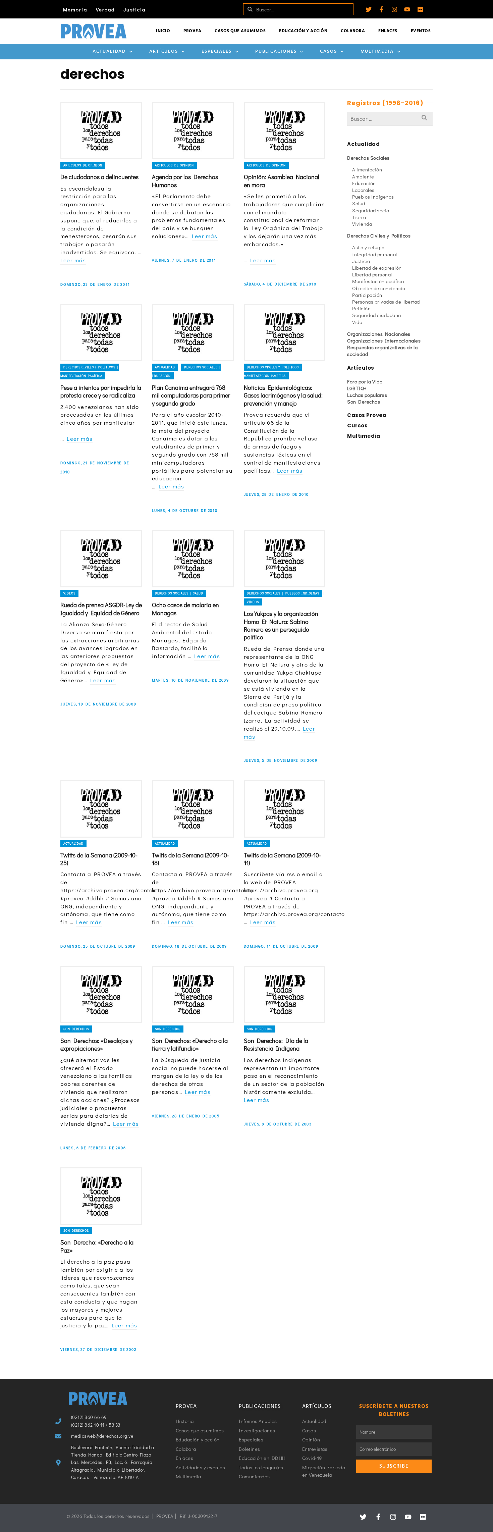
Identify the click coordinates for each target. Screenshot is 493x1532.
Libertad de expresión (377, 267)
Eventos (421, 31)
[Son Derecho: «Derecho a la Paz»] (101, 1196)
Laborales (363, 190)
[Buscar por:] (390, 118)
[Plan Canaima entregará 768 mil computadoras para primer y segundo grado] (192, 332)
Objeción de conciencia (378, 288)
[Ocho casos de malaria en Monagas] (192, 558)
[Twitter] (369, 9)
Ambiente (363, 176)
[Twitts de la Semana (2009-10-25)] (101, 808)
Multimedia (377, 51)
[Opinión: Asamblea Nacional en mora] (284, 130)
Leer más (73, 260)
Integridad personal (374, 254)
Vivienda (362, 223)
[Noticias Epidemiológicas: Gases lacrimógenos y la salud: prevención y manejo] (284, 332)
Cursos (357, 425)
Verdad (105, 9)
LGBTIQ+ (357, 388)
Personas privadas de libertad (386, 301)
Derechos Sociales (368, 157)
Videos (69, 593)
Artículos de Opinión (82, 165)
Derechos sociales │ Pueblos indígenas (283, 593)
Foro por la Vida (364, 381)
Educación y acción (303, 31)
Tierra (359, 217)
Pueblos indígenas (373, 196)
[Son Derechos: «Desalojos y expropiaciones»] (101, 994)
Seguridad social (371, 210)
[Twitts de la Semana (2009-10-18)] (192, 808)
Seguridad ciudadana (376, 315)
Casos (328, 51)
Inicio (163, 31)
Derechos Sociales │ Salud (179, 593)
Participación (367, 295)
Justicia (134, 9)
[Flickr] (420, 9)
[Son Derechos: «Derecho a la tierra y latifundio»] (192, 994)
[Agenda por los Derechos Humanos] (192, 130)
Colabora (353, 31)
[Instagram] (394, 9)
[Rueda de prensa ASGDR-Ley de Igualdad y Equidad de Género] (101, 558)
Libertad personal (372, 274)
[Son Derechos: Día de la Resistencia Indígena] (284, 994)
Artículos (163, 51)
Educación (364, 183)
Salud (358, 203)
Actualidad (109, 51)
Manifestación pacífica (378, 281)
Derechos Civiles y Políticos (378, 235)
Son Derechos (76, 1029)
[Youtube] (407, 9)
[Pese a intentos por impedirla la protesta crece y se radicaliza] (101, 332)
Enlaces (387, 31)
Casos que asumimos (240, 31)
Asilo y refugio (368, 247)
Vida (357, 322)
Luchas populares (367, 394)
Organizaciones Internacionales (384, 340)
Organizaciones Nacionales (378, 333)
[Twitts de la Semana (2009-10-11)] (284, 808)
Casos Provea (366, 415)
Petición (361, 308)
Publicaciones (276, 51)
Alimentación (367, 169)
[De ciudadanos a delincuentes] (101, 130)
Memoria (75, 9)
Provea (192, 31)
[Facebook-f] (381, 9)
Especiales (217, 51)
